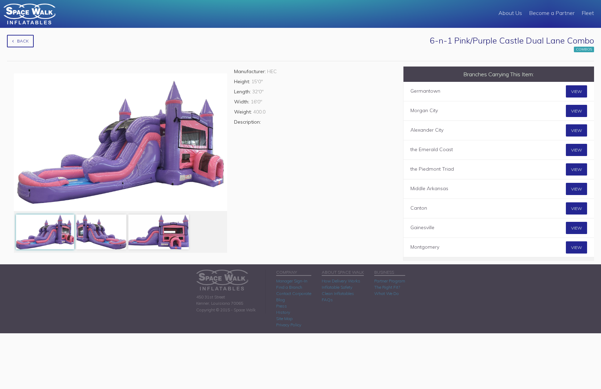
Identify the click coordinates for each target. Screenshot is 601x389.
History (283, 312)
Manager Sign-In (291, 280)
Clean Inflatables (338, 293)
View (576, 91)
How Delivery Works (341, 280)
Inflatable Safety (337, 287)
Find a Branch (289, 287)
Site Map (284, 318)
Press (281, 306)
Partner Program (389, 280)
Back (23, 41)
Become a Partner (552, 12)
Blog (280, 299)
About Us (510, 12)
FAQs (327, 299)
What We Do (386, 293)
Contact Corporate (293, 293)
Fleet (588, 12)
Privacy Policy (288, 324)
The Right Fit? (387, 287)
